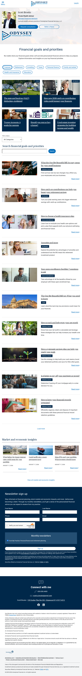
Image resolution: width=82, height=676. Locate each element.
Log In (76, 3)
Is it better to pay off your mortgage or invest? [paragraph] (60, 376)
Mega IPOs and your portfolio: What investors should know (66, 458)
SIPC (47, 562)
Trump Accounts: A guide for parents (12, 123)
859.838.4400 (42, 591)
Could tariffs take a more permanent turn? (38, 458)
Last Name (46, 508)
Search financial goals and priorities (23, 146)
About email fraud (31, 659)
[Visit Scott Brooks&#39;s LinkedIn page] (43, 604)
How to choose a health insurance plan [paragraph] (57, 216)
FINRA (41, 562)
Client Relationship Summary (46, 658)
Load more (41, 429)
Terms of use (59, 658)
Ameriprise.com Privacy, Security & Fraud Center (18, 558)
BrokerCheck (12, 615)
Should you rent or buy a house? (40, 123)
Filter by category (6, 135)
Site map (40, 659)
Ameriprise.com (9, 658)
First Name (9, 508)
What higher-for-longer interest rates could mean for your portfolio (14, 459)
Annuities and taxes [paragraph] (49, 243)
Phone (7, 516)
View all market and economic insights (41, 480)
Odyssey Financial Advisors (27, 19)
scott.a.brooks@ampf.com (42, 596)
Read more (75, 179)
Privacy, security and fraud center (15, 659)
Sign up (40, 549)
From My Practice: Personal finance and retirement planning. (27, 540)
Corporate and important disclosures (26, 658)
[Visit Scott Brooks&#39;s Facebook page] (38, 604)
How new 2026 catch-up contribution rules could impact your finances (60, 99)
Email (44, 516)
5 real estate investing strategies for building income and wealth (66, 125)
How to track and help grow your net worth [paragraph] (59, 323)
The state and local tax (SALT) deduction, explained (16, 99)
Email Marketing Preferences (28, 553)
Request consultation (28, 27)
